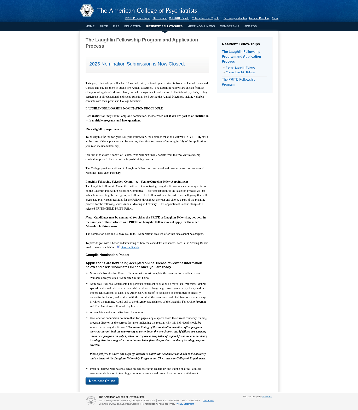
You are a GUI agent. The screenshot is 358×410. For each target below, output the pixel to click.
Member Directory (259, 18)
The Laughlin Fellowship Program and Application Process (241, 56)
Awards (250, 26)
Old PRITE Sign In (179, 18)
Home (90, 26)
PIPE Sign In (159, 18)
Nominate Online (102, 381)
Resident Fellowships (164, 26)
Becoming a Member (235, 18)
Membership (229, 26)
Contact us (208, 400)
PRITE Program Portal (137, 18)
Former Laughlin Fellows (240, 67)
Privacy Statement (184, 404)
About (275, 18)
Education (132, 26)
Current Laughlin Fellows (240, 72)
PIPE (116, 26)
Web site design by (257, 396)
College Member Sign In (205, 18)
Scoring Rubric (130, 247)
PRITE (103, 26)
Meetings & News (201, 26)
